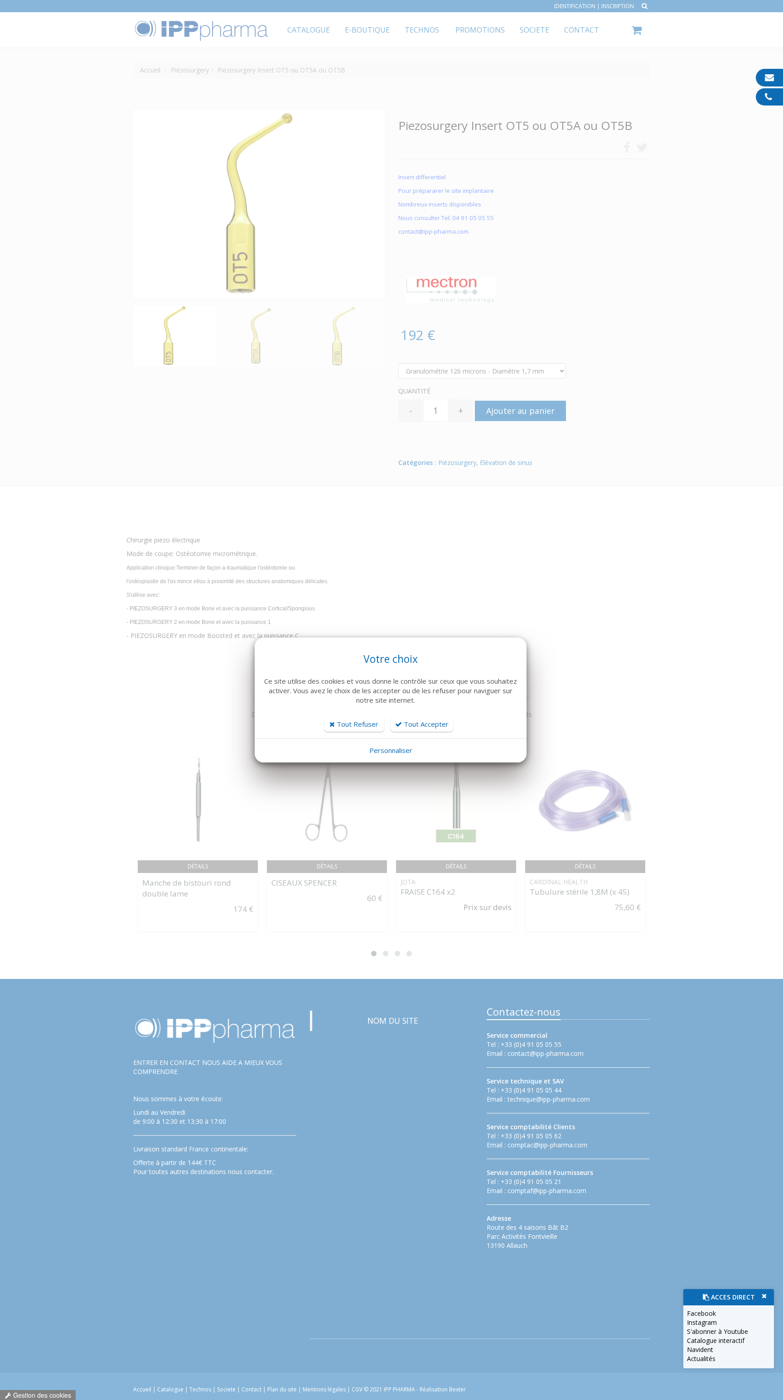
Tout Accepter (425, 724)
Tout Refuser (356, 724)
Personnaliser (390, 750)
